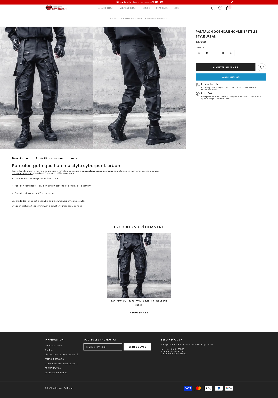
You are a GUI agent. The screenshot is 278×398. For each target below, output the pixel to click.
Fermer (231, 2)
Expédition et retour (49, 158)
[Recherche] (213, 8)
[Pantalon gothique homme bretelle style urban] (139, 265)
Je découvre (137, 347)
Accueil (113, 18)
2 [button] (164, 143)
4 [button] (172, 143)
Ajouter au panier (225, 67)
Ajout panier (139, 312)
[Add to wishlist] (262, 67)
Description (20, 158)
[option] (46, 88)
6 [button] (180, 143)
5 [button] (176, 143)
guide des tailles (24, 201)
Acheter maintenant (230, 77)
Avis (74, 158)
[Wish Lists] (220, 8)
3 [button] (168, 143)
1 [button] (159, 143)
